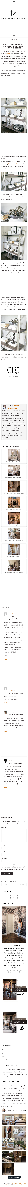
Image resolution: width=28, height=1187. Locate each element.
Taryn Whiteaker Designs (14, 18)
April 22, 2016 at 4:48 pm (16, 693)
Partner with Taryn (6, 1059)
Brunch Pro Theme (17, 1183)
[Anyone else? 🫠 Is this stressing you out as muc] (20, 1132)
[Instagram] (14, 896)
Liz (9, 760)
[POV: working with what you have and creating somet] (20, 1156)
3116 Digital (19, 1184)
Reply (5, 659)
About (3, 1053)
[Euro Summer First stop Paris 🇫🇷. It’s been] (20, 1144)
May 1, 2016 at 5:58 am (15, 763)
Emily (10, 712)
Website (4, 858)
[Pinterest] (17, 896)
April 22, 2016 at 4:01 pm (16, 619)
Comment (4, 827)
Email (3, 852)
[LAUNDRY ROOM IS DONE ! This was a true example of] (8, 1169)
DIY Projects (22, 578)
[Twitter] (17, 971)
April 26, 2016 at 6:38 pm (16, 714)
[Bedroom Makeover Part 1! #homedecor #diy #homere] (20, 1119)
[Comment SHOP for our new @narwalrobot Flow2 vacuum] (8, 1144)
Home (3, 1049)
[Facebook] (10, 896)
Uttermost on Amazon (14, 164)
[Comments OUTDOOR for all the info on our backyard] (8, 1156)
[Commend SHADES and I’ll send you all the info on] (8, 1119)
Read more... (14, 967)
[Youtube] (20, 971)
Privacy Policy (6, 1077)
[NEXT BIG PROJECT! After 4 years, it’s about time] (8, 1132)
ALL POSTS (13, 578)
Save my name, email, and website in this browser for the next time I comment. (13, 868)
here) (8, 53)
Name (3, 845)
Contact (3, 1056)
